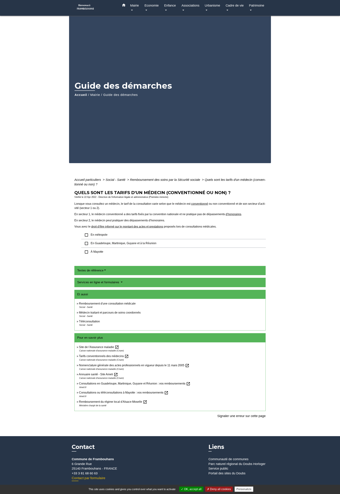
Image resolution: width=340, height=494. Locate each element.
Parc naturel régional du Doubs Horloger (236, 464)
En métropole (95, 235)
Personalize (243, 489)
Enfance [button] (170, 5)
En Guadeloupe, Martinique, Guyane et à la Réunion (120, 243)
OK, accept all (192, 489)
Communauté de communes (228, 459)
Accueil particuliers (88, 180)
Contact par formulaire (88, 478)
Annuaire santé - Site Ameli (98, 374)
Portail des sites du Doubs (226, 473)
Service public (218, 468)
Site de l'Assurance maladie (99, 347)
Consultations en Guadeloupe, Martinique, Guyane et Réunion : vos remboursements (134, 383)
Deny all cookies (220, 489)
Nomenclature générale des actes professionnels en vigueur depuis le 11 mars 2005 (134, 365)
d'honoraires (233, 214)
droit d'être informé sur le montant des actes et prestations (127, 226)
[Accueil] (94, 8)
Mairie (95, 95)
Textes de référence (90, 270)
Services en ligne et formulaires (98, 282)
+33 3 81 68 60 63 (85, 473)
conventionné (199, 203)
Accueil (81, 95)
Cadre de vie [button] (235, 5)
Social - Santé (116, 180)
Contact (83, 447)
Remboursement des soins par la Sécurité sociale (165, 180)
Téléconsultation (89, 321)
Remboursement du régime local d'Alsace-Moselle (113, 401)
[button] (124, 6)
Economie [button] (151, 5)
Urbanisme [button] (212, 5)
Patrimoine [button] (256, 5)
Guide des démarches (120, 95)
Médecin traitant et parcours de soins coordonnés (110, 312)
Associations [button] (190, 5)
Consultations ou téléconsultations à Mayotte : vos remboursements (123, 392)
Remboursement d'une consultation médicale (107, 303)
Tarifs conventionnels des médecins (104, 356)
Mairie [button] (134, 5)
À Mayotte (93, 252)
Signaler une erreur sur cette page (241, 416)
